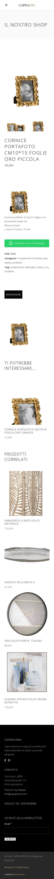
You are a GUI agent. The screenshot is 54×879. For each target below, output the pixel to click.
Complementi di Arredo (29, 258)
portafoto (17, 262)
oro (46, 267)
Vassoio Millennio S (19, 582)
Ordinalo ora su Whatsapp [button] (29, 243)
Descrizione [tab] (13, 294)
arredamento (17, 267)
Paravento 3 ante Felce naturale (22, 522)
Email (8, 824)
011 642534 (20, 790)
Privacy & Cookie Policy (16, 867)
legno (41, 267)
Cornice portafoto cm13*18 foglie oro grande (25, 431)
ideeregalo (30, 267)
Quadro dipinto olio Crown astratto (25, 701)
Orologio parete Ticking (23, 641)
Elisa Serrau (20, 874)
